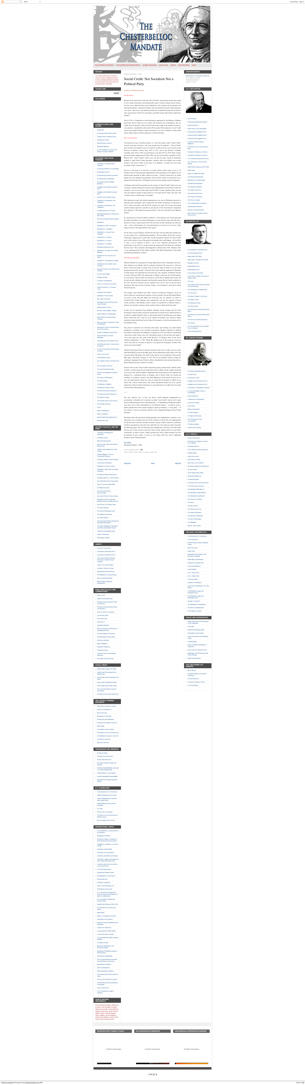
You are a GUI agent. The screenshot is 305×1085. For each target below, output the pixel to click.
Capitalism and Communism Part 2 (198, 384)
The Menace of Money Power (105, 387)
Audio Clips (163, 65)
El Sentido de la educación (104, 889)
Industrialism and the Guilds (196, 633)
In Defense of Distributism (104, 280)
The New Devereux (193, 678)
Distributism (100, 222)
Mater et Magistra (102, 643)
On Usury (190, 281)
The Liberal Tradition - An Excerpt (197, 296)
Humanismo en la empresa (105, 919)
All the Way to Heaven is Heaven (106, 706)
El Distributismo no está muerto (106, 876)
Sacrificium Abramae (103, 625)
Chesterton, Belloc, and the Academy (107, 459)
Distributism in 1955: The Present (106, 225)
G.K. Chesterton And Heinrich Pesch (198, 158)
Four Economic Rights (103, 274)
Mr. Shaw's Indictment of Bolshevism (198, 466)
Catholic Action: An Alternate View (106, 136)
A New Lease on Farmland (104, 812)
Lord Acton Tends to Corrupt (105, 568)
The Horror (191, 502)
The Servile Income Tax (194, 509)
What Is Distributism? (103, 410)
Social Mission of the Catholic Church (108, 340)
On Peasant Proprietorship (195, 177)
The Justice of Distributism (104, 377)
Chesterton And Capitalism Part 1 (197, 132)
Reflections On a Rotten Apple (196, 180)
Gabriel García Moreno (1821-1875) (107, 904)
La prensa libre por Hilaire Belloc (106, 931)
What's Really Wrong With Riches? (107, 417)
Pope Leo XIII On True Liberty (105, 612)
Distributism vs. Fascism (104, 240)
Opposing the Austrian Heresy (105, 571)
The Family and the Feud (195, 193)
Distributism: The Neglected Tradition (107, 260)
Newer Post (127, 463)
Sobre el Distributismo (103, 967)
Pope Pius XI (100, 622)
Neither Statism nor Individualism (106, 314)
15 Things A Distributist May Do (197, 371)
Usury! (99, 407)
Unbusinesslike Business (195, 206)
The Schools (191, 323)
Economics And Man (103, 640)
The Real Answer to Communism (197, 536)
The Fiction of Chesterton (195, 196)
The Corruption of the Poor (104, 366)
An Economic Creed (193, 377)
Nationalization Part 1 (194, 266)
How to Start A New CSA (104, 759)
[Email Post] (141, 450)
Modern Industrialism (194, 409)
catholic (140, 452)
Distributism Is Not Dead (104, 716)
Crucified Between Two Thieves (106, 210)
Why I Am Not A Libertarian (104, 578)
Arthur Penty (191, 551)
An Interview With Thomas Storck (106, 133)
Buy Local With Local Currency (106, 820)
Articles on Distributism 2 (104, 709)
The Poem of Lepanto (194, 200)
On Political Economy (103, 487)
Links (194, 65)
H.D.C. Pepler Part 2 (193, 576)
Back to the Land (102, 713)
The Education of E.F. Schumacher (107, 792)
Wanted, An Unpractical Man (196, 210)
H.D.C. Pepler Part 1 (193, 572)
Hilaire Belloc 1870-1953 (195, 256)
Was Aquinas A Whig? (103, 537)
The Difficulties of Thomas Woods (107, 575)
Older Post (178, 463)
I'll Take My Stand (102, 753)
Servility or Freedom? (194, 601)
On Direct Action (192, 469)
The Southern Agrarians (194, 512)
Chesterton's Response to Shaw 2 (197, 155)
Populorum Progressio (103, 647)
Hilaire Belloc (100, 726)
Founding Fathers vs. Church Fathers (108, 478)
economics (146, 452)
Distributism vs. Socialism (104, 244)
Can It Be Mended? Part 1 (195, 253)
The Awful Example (193, 479)
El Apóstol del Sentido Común (105, 872)
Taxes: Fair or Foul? (103, 354)
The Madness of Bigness (104, 384)
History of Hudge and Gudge (196, 173)
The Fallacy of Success (194, 190)
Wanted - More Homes (194, 525)
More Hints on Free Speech (196, 463)
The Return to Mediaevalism (196, 607)
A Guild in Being (192, 641)
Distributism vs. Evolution (104, 237)
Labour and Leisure (193, 456)
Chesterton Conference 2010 (196, 682)
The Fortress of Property (195, 499)
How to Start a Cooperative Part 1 (197, 650)
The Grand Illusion (193, 685)
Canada (135, 452)
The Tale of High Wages (194, 519)
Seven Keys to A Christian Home (106, 504)
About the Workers (193, 125)
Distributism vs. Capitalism (104, 229)
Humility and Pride (102, 277)
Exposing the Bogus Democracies (107, 474)
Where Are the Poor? (103, 742)
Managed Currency (193, 263)
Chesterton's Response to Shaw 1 (197, 152)
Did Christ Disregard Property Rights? (108, 219)
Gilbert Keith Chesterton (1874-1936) (198, 167)
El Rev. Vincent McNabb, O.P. (105, 886)
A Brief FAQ (100, 130)
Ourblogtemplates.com (32, 1082)
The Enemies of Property (195, 187)
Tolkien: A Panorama (103, 534)
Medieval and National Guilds (196, 629)
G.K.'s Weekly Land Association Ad (198, 449)
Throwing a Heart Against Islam (106, 531)
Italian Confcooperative (194, 658)
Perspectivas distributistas (104, 956)
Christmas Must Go (193, 446)
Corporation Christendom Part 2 (106, 555)
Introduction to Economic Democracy (108, 694)
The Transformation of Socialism (197, 203)
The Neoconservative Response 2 (107, 394)
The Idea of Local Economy (105, 756)
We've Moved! (192, 670)
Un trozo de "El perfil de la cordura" (107, 979)
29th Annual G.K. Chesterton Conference (197, 76)
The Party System (193, 306)
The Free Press (192, 293)
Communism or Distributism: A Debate (198, 387)
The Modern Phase (193, 299)
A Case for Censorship (103, 548)
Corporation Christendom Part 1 (106, 551)
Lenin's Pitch (191, 406)
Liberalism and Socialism (104, 292)
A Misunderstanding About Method (197, 122)
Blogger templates (8, 1082)
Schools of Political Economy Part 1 (107, 332)
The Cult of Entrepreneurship (105, 369)
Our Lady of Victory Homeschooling (107, 496)
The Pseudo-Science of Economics (107, 400)
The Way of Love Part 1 (104, 739)
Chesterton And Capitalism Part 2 (197, 135)
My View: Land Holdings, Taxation (107, 310)
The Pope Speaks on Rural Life (106, 633)
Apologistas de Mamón (103, 835)
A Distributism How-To (103, 172)
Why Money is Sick (102, 420)
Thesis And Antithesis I (194, 566)
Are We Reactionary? (194, 438)
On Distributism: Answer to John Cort (108, 736)
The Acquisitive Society (103, 357)
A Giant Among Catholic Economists (107, 175)
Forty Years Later (102, 618)
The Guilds (191, 626)
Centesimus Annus (102, 650)
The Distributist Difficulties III (196, 489)
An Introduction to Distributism (105, 178)
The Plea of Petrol (193, 506)
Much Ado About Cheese (104, 307)
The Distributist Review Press (128, 65)
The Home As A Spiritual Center (106, 511)
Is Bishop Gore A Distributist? (196, 399)
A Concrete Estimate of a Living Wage (108, 168)
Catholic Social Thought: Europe (106, 197)
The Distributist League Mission (197, 492)
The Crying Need (193, 539)
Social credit (153, 452)
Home (153, 463)
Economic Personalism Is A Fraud (107, 722)
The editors (127, 442)
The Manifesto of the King (104, 514)
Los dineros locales (102, 942)
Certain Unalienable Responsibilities (107, 776)
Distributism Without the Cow (105, 247)
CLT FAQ (99, 808)
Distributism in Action (103, 140)
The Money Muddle (193, 424)
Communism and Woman (104, 463)
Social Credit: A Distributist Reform (107, 682)
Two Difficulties (192, 522)
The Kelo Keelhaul (102, 381)
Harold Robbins (192, 569)
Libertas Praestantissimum (104, 598)
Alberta (130, 452)
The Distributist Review (104, 65)
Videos (173, 65)
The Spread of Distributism (195, 516)
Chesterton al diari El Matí (104, 849)
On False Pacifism (193, 412)
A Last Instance (192, 118)
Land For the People (193, 402)
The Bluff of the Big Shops (195, 183)
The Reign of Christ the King (105, 658)
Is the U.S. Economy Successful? (107, 284)
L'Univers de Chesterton (104, 927)
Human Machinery (193, 396)
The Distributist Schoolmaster (196, 496)
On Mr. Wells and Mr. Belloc (195, 472)
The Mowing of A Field (194, 303)
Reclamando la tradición (104, 964)
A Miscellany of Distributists (195, 559)
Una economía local (103, 988)
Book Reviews (183, 65)
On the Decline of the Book (195, 273)
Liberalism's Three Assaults (105, 295)
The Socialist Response (104, 404)
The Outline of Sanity (103, 397)
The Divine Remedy (103, 507)
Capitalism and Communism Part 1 (198, 381)
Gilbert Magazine (149, 65)
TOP (303, 1082)
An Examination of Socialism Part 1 (198, 249)
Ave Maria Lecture (102, 437)
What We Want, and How (104, 143)
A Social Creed (192, 374)
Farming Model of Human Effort (106, 637)
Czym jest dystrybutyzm (104, 869)
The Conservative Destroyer (196, 486)
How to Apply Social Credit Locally (107, 685)
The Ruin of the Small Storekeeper (197, 319)
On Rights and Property (194, 416)
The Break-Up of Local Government (198, 482)
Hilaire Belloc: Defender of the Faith (198, 259)
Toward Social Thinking (194, 427)
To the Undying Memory (194, 331)
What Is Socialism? (102, 414)
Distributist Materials (103, 146)
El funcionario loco (102, 879)
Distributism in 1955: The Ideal (105, 466)
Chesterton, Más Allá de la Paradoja (107, 856)
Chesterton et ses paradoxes (105, 852)
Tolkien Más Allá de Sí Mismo (105, 971)
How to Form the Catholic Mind (106, 484)
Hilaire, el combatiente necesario (106, 916)
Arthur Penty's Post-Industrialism (197, 128)
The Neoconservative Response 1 (107, 390)
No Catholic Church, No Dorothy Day (108, 732)
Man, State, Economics (103, 299)
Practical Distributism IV (194, 476)
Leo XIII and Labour (102, 615)
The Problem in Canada (194, 611)
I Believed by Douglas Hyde (196, 563)
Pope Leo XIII (101, 595)
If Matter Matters (192, 453)
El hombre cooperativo (103, 882)
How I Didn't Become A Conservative (107, 481)
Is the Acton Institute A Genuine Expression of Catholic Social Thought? (106, 559)
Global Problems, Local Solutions (106, 773)
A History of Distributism (194, 582)
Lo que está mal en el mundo (105, 934)
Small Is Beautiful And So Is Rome (107, 795)
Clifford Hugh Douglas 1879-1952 (106, 669)
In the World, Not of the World (105, 729)
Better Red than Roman (104, 441)
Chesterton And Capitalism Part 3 (197, 138)
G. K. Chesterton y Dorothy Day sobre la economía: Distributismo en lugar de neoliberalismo (107, 894)
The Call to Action (193, 579)
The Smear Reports (103, 517)
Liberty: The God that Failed (105, 565)
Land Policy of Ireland (194, 459)
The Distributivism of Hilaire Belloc (197, 289)
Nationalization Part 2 (194, 269)
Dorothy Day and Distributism (105, 719)
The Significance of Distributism (197, 604)
